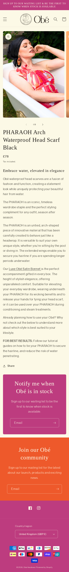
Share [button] (11, 365)
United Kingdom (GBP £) (32, 534)
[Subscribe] (54, 423)
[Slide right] (43, 124)
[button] (5, 19)
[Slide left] (26, 124)
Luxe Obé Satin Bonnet (25, 269)
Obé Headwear (30, 567)
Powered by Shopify (44, 567)
